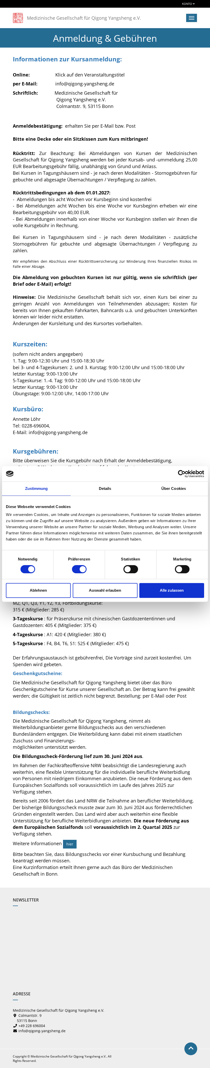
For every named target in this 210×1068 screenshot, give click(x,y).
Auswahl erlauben (105, 590)
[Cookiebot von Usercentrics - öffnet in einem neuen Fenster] (181, 474)
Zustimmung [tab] (36, 488)
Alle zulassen (172, 590)
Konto (187, 4)
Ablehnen (38, 590)
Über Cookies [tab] (173, 488)
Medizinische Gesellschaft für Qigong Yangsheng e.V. (84, 18)
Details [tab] (105, 488)
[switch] (79, 569)
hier (69, 844)
